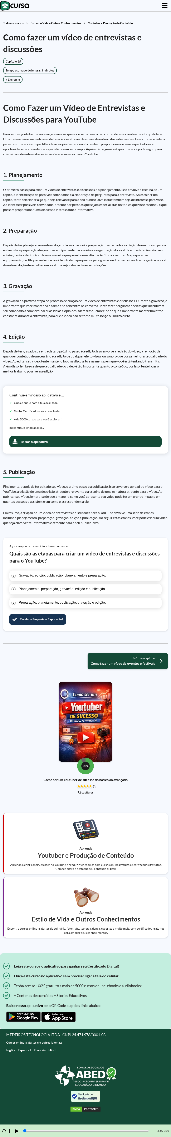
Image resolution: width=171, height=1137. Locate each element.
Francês (40, 1050)
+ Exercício (13, 79)
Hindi (52, 1050)
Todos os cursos (13, 23)
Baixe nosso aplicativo (24, 1005)
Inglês (10, 1050)
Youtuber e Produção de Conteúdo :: (111, 23)
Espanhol (24, 1050)
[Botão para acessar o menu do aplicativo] (164, 5)
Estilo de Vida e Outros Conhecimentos (56, 23)
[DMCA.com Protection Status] (85, 1109)
